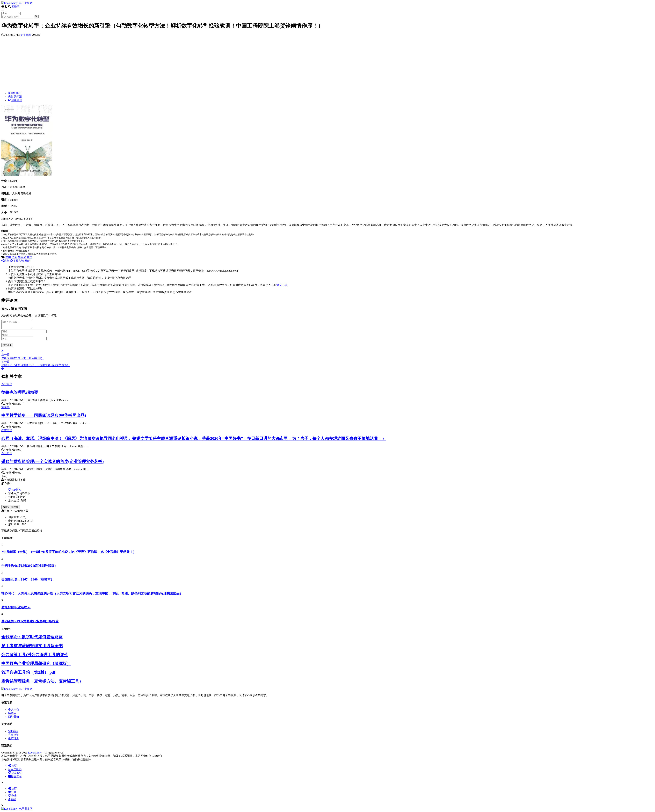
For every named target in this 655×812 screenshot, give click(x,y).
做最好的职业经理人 (16, 607)
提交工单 (281, 285)
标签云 (12, 713)
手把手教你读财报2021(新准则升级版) (28, 565)
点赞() (26, 260)
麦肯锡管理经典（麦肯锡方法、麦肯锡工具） (42, 681)
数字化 (22, 257)
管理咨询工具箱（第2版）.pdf (28, 672)
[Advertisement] (327, 65)
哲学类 (5, 407)
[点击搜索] (36, 16)
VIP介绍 (13, 731)
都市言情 (6, 430)
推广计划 (13, 738)
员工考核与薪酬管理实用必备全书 (32, 645)
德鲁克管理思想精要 (19, 392)
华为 (14, 257)
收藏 (15, 260)
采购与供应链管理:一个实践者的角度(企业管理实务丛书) (52, 461)
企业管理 (25, 34)
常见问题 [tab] (16, 96)
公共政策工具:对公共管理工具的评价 (34, 654)
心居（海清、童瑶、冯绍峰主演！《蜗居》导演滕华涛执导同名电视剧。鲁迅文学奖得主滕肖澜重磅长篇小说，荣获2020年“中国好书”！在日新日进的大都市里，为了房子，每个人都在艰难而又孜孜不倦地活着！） (193, 438)
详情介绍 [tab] (15, 93)
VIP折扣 (16, 489)
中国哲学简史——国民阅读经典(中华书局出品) (43, 415)
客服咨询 (13, 734)
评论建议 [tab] (16, 100)
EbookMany (35, 752)
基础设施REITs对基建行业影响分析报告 (30, 621)
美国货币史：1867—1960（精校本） (27, 579)
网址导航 (13, 716)
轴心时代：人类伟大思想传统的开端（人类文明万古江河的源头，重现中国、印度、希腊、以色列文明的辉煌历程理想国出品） (92, 593)
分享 (6, 260)
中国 (8, 257)
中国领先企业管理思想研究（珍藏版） (36, 663)
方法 (29, 257)
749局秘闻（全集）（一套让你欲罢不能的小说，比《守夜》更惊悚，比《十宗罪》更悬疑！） (68, 552)
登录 (16, 6)
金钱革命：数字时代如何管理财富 (32, 637)
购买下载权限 (11, 507)
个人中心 (13, 709)
